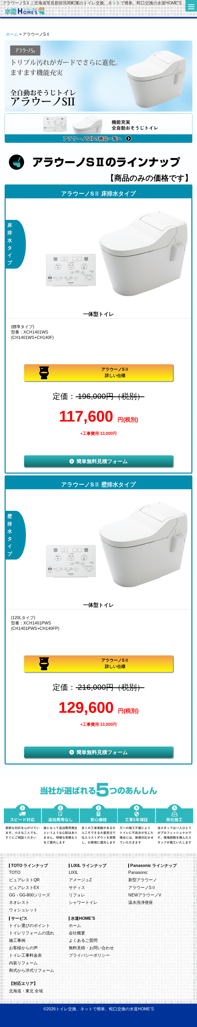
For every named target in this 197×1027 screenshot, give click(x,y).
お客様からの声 (23, 947)
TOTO (14, 872)
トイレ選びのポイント (29, 925)
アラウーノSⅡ (142, 887)
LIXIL (73, 872)
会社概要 (77, 933)
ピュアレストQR (24, 879)
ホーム (12, 34)
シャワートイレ (83, 902)
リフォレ (77, 895)
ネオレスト (19, 902)
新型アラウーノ (142, 879)
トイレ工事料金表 (25, 955)
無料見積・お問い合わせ (91, 947)
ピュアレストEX (24, 887)
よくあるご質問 (83, 940)
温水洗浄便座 (140, 902)
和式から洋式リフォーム (31, 970)
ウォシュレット (23, 909)
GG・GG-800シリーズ (29, 895)
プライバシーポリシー (89, 955)
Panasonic (138, 872)
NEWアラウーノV (144, 895)
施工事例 (17, 940)
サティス (77, 887)
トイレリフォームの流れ (31, 933)
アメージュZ (80, 879)
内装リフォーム (23, 963)
